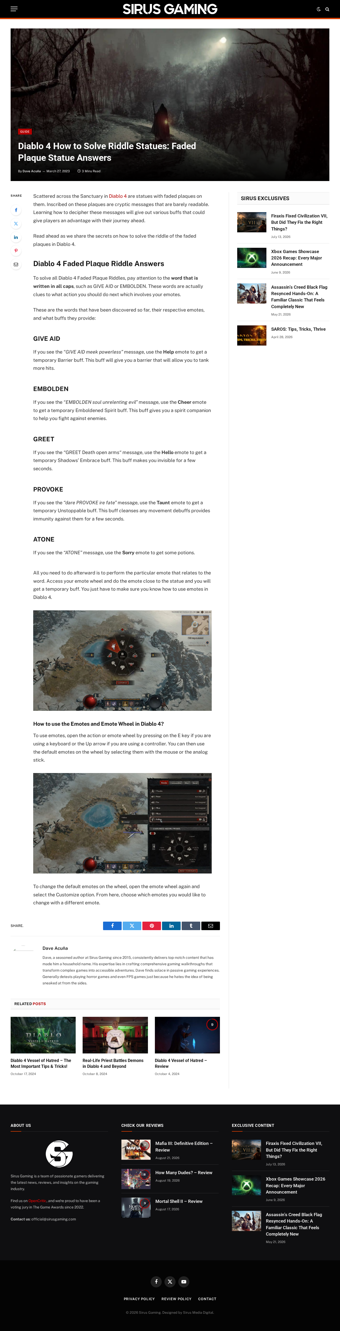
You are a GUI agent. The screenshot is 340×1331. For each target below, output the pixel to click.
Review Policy (177, 1299)
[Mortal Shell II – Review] (136, 1208)
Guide (25, 131)
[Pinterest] (16, 250)
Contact (207, 1299)
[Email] (16, 264)
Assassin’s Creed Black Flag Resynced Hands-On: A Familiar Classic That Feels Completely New (299, 296)
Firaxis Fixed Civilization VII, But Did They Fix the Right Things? (299, 222)
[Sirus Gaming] (170, 9)
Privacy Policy (139, 1299)
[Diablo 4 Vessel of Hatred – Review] (187, 1035)
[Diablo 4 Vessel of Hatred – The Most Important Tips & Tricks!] (43, 1035)
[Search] (326, 9)
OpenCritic (37, 1201)
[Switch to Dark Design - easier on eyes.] (319, 9)
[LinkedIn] (16, 237)
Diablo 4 (118, 196)
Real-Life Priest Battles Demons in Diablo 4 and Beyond (113, 1063)
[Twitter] (16, 223)
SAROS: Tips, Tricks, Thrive (298, 329)
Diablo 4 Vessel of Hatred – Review (181, 1063)
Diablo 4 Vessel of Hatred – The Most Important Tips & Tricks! (41, 1063)
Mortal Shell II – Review (179, 1201)
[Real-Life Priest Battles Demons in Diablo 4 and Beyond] (115, 1035)
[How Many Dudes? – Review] (136, 1179)
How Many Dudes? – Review (183, 1172)
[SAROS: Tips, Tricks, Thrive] (251, 335)
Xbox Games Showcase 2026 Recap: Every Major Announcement (296, 258)
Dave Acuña (32, 171)
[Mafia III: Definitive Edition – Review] (136, 1150)
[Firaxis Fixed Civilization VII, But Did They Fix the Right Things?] (251, 222)
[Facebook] (16, 210)
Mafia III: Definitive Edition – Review (184, 1146)
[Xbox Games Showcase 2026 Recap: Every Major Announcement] (251, 258)
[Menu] (14, 9)
